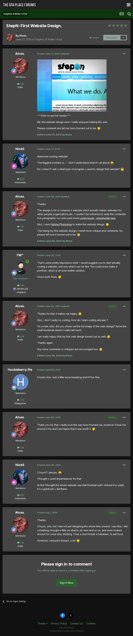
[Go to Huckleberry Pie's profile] (20, 382)
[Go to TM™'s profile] (20, 267)
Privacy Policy (59, 623)
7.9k (21, 285)
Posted (48, 53)
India (20, 87)
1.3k (21, 83)
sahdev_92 (22, 288)
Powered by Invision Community (66, 631)
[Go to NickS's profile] (20, 161)
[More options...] (124, 54)
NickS (19, 149)
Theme (41, 623)
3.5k (21, 399)
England (20, 292)
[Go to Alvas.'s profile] (10, 37)
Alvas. (23, 35)
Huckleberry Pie (20, 369)
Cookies (91, 623)
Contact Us (76, 623)
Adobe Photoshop (61, 224)
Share (95, 37)
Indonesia (20, 182)
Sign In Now (66, 582)
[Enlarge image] (99, 128)
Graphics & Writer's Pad (48, 39)
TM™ (20, 255)
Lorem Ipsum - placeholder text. (98, 218)
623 (21, 178)
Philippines (20, 403)
